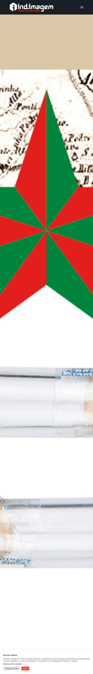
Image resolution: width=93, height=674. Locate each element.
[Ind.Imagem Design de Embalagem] (31, 7)
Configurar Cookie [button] (11, 668)
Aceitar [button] (25, 668)
